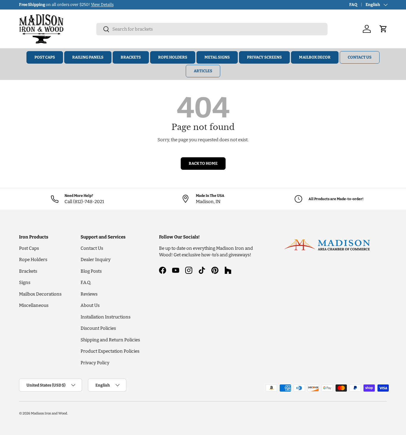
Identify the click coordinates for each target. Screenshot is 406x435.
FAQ (353, 4)
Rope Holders (172, 57)
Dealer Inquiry (96, 259)
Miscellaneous (33, 305)
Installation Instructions (105, 317)
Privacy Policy (95, 362)
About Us (90, 305)
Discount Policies (98, 328)
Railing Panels (87, 57)
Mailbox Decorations (40, 294)
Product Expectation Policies (110, 351)
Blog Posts (91, 271)
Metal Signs (217, 57)
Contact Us (360, 57)
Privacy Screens (264, 57)
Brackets (131, 57)
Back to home (203, 163)
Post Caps (44, 57)
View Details (102, 4)
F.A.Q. (86, 282)
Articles (203, 71)
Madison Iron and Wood (49, 413)
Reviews (89, 294)
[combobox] (212, 29)
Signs (24, 282)
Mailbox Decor (315, 57)
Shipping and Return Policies (110, 340)
